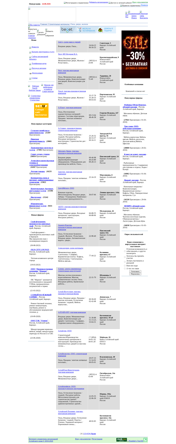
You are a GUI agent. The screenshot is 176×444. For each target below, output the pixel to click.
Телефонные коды (39, 63)
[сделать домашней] (41, 32)
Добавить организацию (98, 2)
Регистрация (97, 439)
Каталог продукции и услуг (43, 52)
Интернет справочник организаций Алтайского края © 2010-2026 (43, 440)
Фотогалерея (37, 73)
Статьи (34, 78)
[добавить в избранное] (49, 32)
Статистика (35, 100)
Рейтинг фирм (35, 90)
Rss (126, 17)
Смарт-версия (48, 91)
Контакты (144, 18)
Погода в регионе (39, 68)
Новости (35, 47)
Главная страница (32, 37)
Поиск (134, 18)
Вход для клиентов (83, 439)
